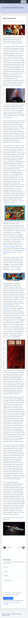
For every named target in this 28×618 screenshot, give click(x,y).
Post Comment (8, 598)
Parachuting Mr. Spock (9, 246)
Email (5, 571)
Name (6, 567)
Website (6, 575)
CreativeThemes (6, 615)
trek (23, 21)
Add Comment (8, 580)
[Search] (2, 1)
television (19, 21)
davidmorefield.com (13, 8)
